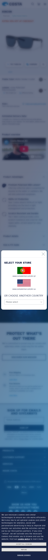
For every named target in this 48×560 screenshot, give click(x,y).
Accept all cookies (24, 544)
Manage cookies (23, 555)
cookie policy (24, 539)
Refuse (24, 549)
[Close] (43, 254)
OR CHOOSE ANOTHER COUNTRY (23, 295)
